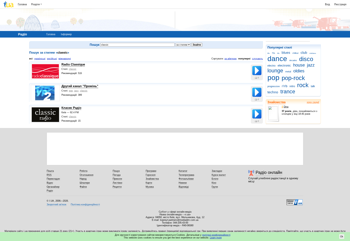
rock (303, 85)
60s (268, 53)
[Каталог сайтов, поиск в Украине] (295, 200)
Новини (183, 182)
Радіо (50, 190)
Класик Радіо (71, 108)
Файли (83, 186)
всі (31, 58)
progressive (273, 86)
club (304, 53)
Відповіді (184, 186)
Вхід (327, 4)
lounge (275, 70)
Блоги (215, 178)
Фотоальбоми (186, 178)
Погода (116, 175)
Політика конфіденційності (85, 204)
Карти (149, 182)
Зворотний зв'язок (56, 204)
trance (287, 91)
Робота (83, 171)
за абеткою (230, 58)
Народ (83, 178)
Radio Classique (73, 64)
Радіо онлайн (269, 172)
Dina (286, 106)
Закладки (217, 171)
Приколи (117, 178)
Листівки (117, 182)
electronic (284, 65)
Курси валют (219, 175)
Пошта (50, 171)
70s (273, 53)
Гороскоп (150, 175)
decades (293, 60)
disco (306, 59)
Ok (341, 236)
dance (277, 59)
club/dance (312, 53)
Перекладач (53, 178)
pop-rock (293, 78)
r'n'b (284, 86)
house (299, 65)
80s (278, 53)
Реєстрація (340, 4)
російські (52, 58)
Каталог (183, 171)
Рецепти (117, 186)
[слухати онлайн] (256, 70)
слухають (257, 58)
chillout (295, 53)
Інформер (66, 34)
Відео (50, 182)
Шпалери (85, 182)
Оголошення (86, 175)
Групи (215, 186)
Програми (151, 171)
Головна (22, 4)
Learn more (216, 237)
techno (272, 92)
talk (313, 86)
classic (72, 69)
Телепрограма (186, 175)
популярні (244, 58)
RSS (49, 175)
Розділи (35, 4)
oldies (298, 71)
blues (286, 53)
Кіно (214, 182)
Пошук (116, 171)
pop (273, 77)
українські (39, 58)
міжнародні (65, 58)
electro (271, 65)
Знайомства (276, 102)
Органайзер (53, 186)
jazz (311, 65)
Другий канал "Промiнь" (79, 86)
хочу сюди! (313, 102)
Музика (150, 186)
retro (292, 86)
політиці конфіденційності (216, 235)
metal (288, 71)
